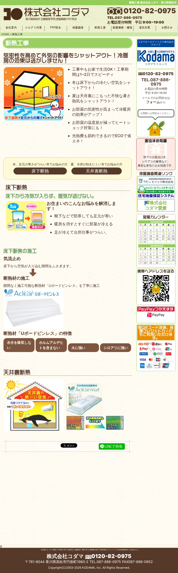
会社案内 (11, 27)
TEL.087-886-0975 (156, 82)
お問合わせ (133, 549)
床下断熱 (40, 171)
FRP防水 (55, 27)
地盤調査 (78, 27)
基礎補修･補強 (93, 549)
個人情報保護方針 (123, 549)
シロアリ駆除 (52, 549)
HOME (5, 34)
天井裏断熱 (96, 171)
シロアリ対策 (33, 27)
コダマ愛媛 (156, 205)
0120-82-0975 (150, 10)
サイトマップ (112, 549)
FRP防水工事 (62, 549)
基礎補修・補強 (122, 27)
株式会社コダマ (65, 556)
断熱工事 (100, 27)
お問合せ (167, 27)
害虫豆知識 (103, 549)
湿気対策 (144, 27)
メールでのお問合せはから (156, 100)
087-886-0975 (128, 17)
